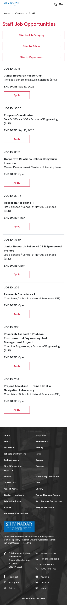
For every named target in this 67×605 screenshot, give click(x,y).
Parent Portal (11, 488)
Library (39, 488)
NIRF (38, 482)
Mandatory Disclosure (47, 476)
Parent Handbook (45, 507)
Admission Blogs (12, 501)
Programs (41, 435)
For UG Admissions (45, 565)
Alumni (7, 476)
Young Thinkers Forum (48, 495)
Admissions (42, 441)
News (38, 453)
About (7, 441)
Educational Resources (16, 513)
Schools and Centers (15, 453)
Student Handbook (14, 495)
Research (9, 447)
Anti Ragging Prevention (49, 501)
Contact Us (10, 482)
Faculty (39, 447)
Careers (19, 13)
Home (7, 13)
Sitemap (8, 507)
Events (39, 460)
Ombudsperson (12, 460)
